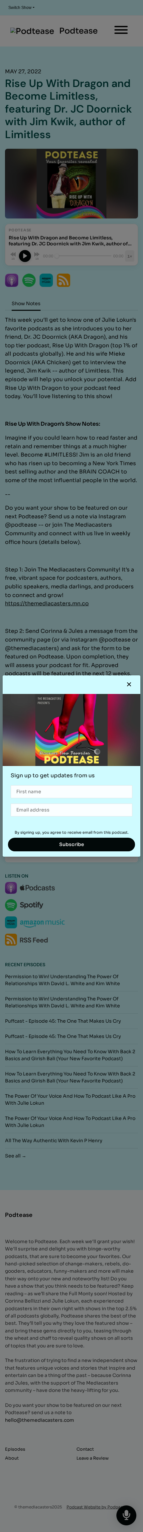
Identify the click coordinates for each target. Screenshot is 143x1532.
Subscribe (71, 844)
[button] (129, 685)
